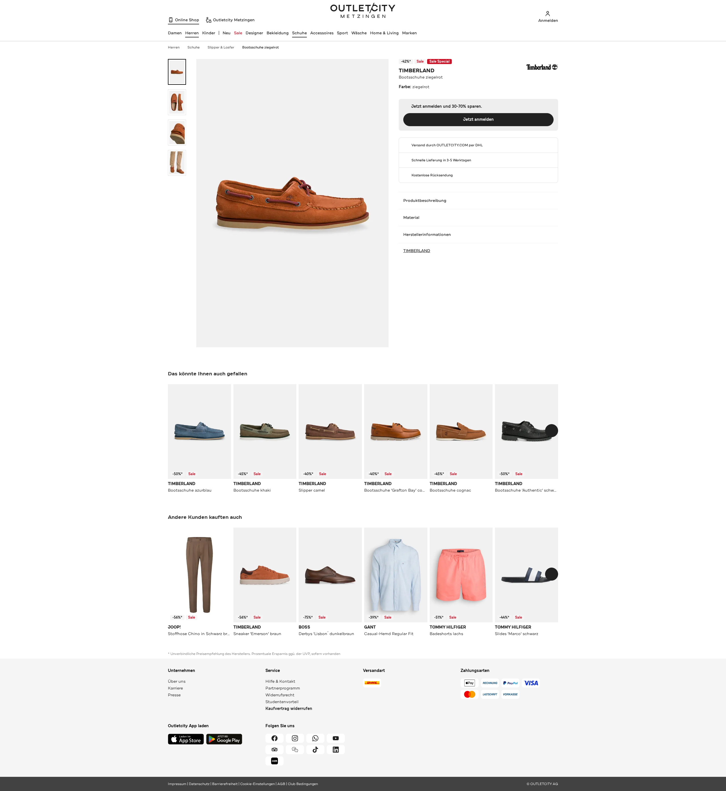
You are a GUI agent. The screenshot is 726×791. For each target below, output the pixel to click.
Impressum (177, 784)
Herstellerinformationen (427, 234)
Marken (409, 32)
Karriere (175, 688)
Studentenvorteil (282, 701)
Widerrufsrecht (279, 694)
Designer (254, 32)
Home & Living (384, 32)
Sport (342, 32)
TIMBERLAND (416, 70)
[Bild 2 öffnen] (177, 102)
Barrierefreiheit (225, 784)
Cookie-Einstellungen (257, 784)
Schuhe (299, 32)
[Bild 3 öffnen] (177, 132)
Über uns (176, 681)
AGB (281, 784)
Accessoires (322, 32)
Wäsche (359, 32)
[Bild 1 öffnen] (177, 72)
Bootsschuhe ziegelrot (260, 47)
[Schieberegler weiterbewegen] (551, 430)
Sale (238, 32)
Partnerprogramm (282, 688)
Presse (174, 694)
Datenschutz (199, 784)
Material (411, 217)
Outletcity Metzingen (363, 11)
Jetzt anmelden (478, 119)
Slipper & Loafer (221, 47)
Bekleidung (278, 32)
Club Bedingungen (303, 784)
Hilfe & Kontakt (280, 681)
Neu (227, 32)
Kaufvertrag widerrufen (288, 708)
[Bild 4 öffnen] (177, 163)
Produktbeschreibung (424, 200)
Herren (174, 47)
